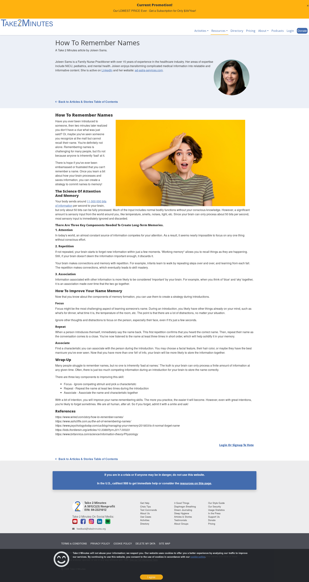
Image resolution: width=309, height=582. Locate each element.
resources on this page (195, 483)
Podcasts (277, 31)
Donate (302, 31)
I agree (151, 577)
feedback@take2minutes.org (91, 528)
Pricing (250, 31)
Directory (236, 31)
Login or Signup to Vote (236, 445)
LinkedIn (107, 70)
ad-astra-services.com (149, 70)
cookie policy (197, 556)
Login (290, 31)
